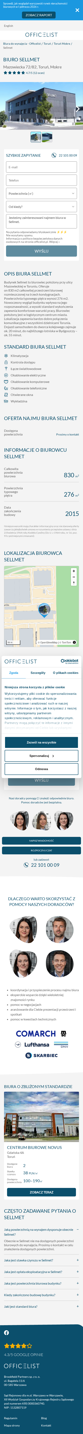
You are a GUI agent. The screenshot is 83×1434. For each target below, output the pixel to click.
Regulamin (10, 1418)
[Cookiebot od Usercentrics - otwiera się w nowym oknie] (60, 661)
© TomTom (65, 642)
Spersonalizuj (39, 755)
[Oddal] (74, 577)
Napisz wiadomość (41, 840)
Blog (44, 1418)
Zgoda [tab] (13, 672)
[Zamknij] (77, 10)
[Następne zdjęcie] (78, 109)
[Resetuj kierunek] (74, 583)
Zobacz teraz (41, 1192)
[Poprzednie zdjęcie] (5, 109)
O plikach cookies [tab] (65, 672)
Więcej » (54, 241)
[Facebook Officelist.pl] (6, 1332)
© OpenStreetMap (48, 642)
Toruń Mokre (62, 43)
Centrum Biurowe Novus (34, 1147)
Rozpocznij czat (41, 850)
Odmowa (41, 769)
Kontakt (46, 1425)
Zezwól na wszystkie (41, 742)
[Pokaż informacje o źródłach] (74, 642)
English (8, 25)
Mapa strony (12, 1425)
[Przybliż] (74, 571)
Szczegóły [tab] (38, 672)
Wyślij (42, 251)
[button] (41, 606)
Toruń (47, 43)
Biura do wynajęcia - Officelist (22, 43)
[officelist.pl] (21, 1366)
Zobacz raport (39, 15)
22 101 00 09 (68, 155)
